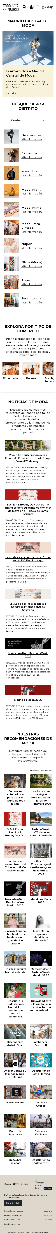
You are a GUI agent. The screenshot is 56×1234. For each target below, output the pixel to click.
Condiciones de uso (12, 1224)
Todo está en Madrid (16, 1232)
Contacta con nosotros (13, 1211)
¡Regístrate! (13, 1202)
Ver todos (11, 93)
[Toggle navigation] (37, 7)
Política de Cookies (12, 1220)
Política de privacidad (13, 1215)
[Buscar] (25, 7)
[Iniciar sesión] (31, 7)
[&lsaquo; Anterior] (5, 368)
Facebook (48, 1215)
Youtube (48, 1220)
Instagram (47, 1211)
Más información (31, 139)
